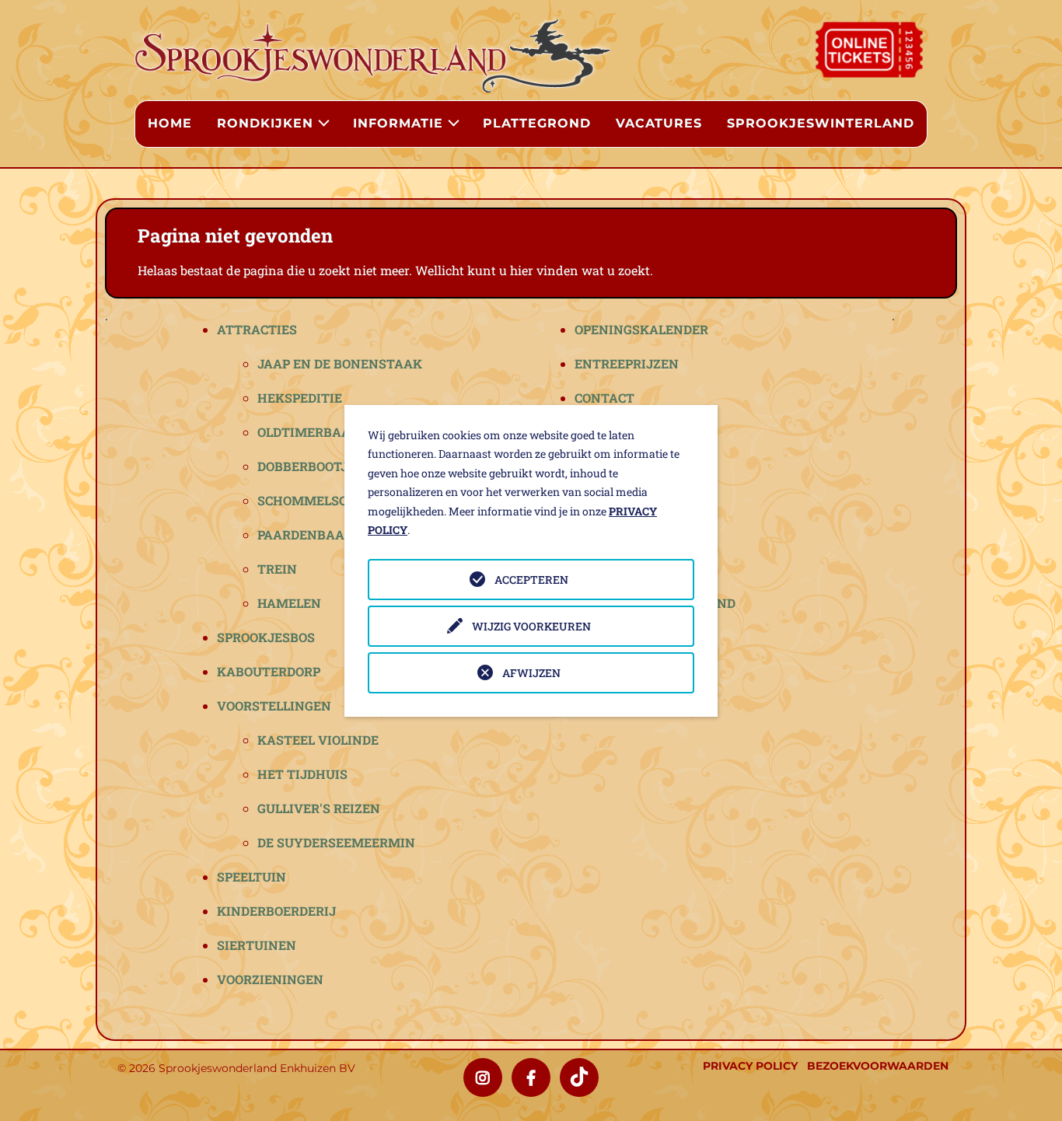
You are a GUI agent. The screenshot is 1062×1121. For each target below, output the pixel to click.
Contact (604, 397)
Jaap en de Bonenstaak (339, 363)
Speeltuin (251, 876)
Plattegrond (537, 123)
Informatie (398, 123)
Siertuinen (256, 945)
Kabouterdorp (268, 671)
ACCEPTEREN (531, 579)
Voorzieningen (270, 979)
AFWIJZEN (531, 672)
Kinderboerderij (276, 911)
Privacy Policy (750, 1066)
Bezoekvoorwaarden (877, 1066)
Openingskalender (641, 329)
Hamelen (289, 603)
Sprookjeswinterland (820, 123)
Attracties (257, 329)
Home (170, 123)
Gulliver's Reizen (318, 808)
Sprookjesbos (266, 637)
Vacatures (659, 123)
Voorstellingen (274, 705)
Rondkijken (265, 123)
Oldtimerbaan (309, 432)
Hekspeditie (299, 397)
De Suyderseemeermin (336, 842)
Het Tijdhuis (302, 774)
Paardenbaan (306, 534)
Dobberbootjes (310, 466)
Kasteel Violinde (318, 740)
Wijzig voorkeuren (531, 626)
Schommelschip (313, 500)
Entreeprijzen (627, 363)
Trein (277, 568)
